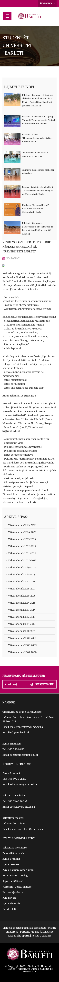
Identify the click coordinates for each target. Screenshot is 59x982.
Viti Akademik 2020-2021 (22, 560)
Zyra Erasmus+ (11, 864)
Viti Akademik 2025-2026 (22, 525)
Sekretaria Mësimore (14, 847)
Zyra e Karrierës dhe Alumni (18, 870)
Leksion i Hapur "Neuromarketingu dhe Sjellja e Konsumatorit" (37, 138)
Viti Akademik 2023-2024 (22, 539)
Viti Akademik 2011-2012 (21, 623)
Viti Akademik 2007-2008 (22, 652)
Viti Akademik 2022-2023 (22, 546)
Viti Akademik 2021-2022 (22, 553)
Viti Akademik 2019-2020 (22, 567)
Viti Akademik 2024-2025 (22, 532)
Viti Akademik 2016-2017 (21, 588)
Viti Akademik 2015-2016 (22, 595)
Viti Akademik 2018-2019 (22, 574)
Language (47, 3)
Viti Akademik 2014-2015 (22, 602)
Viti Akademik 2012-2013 (21, 616)
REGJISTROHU (44, 684)
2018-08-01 (13, 258)
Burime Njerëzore (12, 892)
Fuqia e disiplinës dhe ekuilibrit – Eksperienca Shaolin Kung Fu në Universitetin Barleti (37, 190)
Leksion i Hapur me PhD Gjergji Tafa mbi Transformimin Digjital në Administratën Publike (38, 120)
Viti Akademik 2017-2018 (21, 581)
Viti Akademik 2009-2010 (22, 638)
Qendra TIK (9, 909)
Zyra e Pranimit (11, 858)
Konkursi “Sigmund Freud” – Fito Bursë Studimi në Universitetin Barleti (36, 208)
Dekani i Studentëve (13, 853)
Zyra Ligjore (9, 897)
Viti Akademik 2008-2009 (22, 645)
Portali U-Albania (41, 935)
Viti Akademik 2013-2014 (21, 609)
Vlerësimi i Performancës (16, 886)
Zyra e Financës (11, 903)
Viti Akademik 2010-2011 (21, 631)
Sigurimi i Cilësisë (12, 881)
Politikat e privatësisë (34, 927)
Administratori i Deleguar (17, 875)
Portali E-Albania (29, 931)
